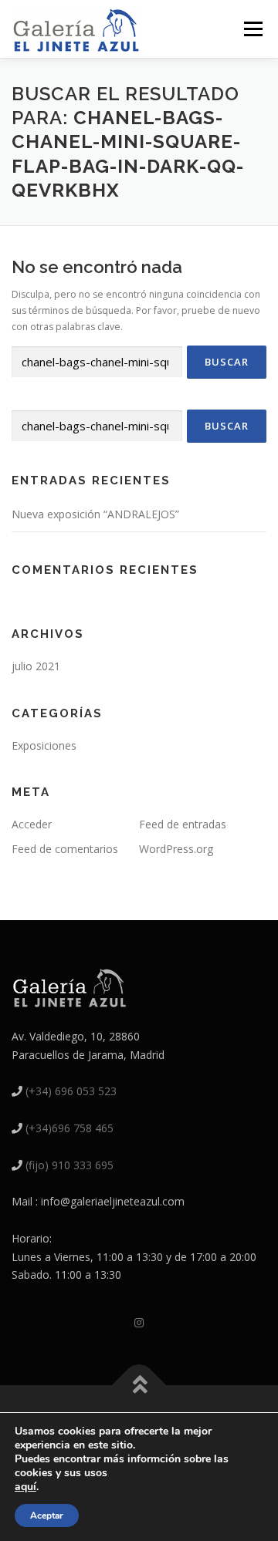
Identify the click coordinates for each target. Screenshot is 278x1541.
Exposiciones (44, 745)
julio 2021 (36, 666)
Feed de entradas (182, 824)
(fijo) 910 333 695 (69, 1165)
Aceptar (46, 1515)
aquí (25, 1486)
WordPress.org (176, 848)
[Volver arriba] (139, 1384)
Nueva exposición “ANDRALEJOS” (95, 514)
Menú (252, 28)
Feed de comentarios (65, 848)
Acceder (32, 824)
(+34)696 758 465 (69, 1128)
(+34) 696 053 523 (71, 1091)
